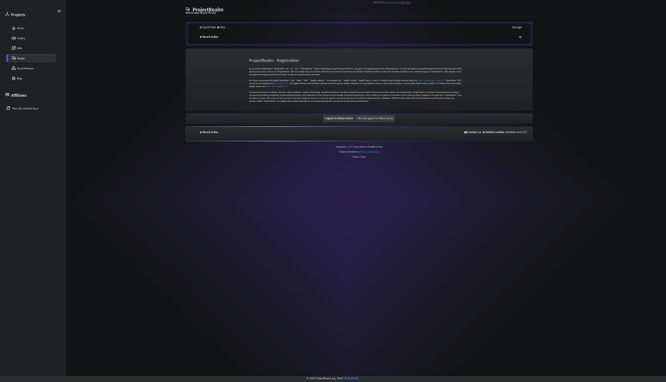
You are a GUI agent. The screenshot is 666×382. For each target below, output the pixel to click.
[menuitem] (221, 27)
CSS (345, 378)
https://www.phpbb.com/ (277, 86)
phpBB (349, 147)
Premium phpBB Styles (369, 152)
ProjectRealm (204, 10)
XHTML (355, 378)
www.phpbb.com (281, 84)
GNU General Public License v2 (432, 81)
